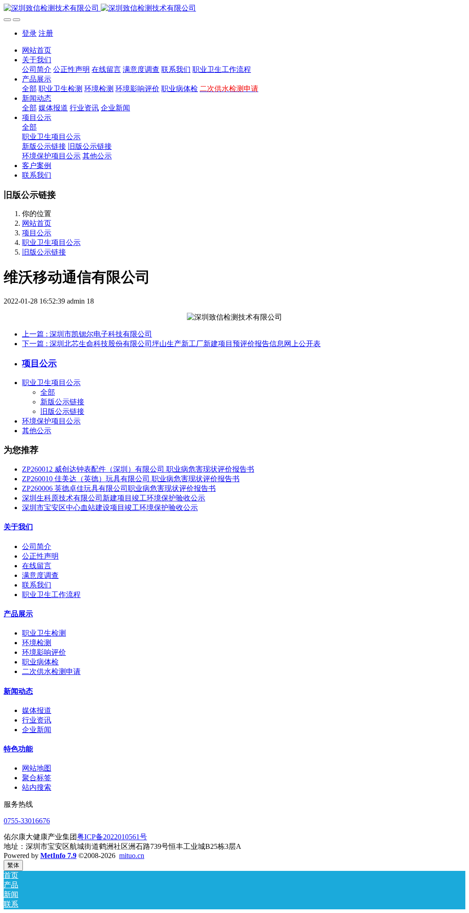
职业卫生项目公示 (51, 242)
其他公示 (36, 431)
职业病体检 (40, 662)
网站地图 (36, 768)
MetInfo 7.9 (58, 855)
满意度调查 (40, 575)
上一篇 (87, 334)
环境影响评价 (44, 652)
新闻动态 (18, 691)
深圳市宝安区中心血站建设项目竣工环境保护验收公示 (110, 507)
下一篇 (171, 344)
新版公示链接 (62, 402)
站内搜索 (36, 787)
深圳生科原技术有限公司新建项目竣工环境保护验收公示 (113, 498)
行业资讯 (36, 720)
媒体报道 (36, 710)
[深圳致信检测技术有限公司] (234, 8)
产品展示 (18, 614)
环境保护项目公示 (51, 421)
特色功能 (18, 749)
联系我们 (36, 585)
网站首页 (36, 50)
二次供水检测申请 (51, 671)
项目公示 (36, 233)
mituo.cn (131, 855)
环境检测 (36, 643)
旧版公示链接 (44, 252)
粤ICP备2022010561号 (112, 837)
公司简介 (36, 546)
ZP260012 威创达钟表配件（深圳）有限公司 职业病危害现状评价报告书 (138, 469)
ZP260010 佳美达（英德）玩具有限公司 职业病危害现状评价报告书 (131, 479)
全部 (29, 88)
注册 (45, 33)
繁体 (13, 865)
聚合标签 (36, 778)
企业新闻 (36, 730)
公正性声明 (40, 556)
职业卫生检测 (44, 633)
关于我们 (18, 527)
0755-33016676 (27, 821)
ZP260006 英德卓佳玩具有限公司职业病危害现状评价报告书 (119, 488)
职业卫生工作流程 (51, 594)
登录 (29, 33)
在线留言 (36, 566)
